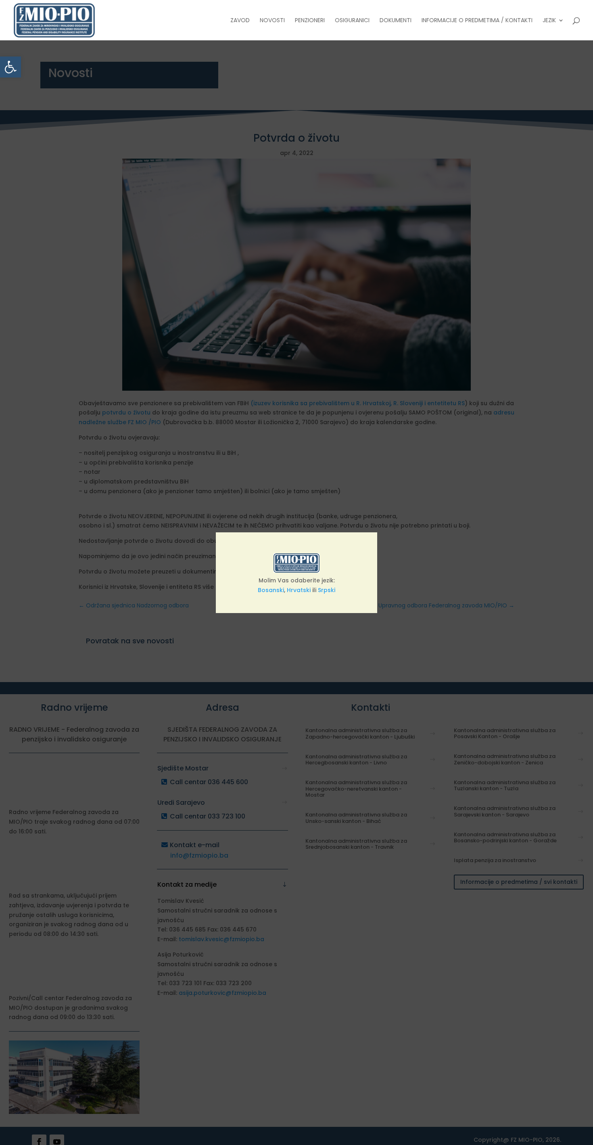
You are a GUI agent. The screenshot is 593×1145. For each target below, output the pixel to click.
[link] (10, 67)
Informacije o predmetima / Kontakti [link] (477, 20)
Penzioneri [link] (310, 20)
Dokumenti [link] (395, 20)
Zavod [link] (240, 20)
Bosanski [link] (271, 590)
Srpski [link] (326, 590)
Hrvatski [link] (299, 590)
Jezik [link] (549, 20)
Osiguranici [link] (352, 20)
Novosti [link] (272, 20)
